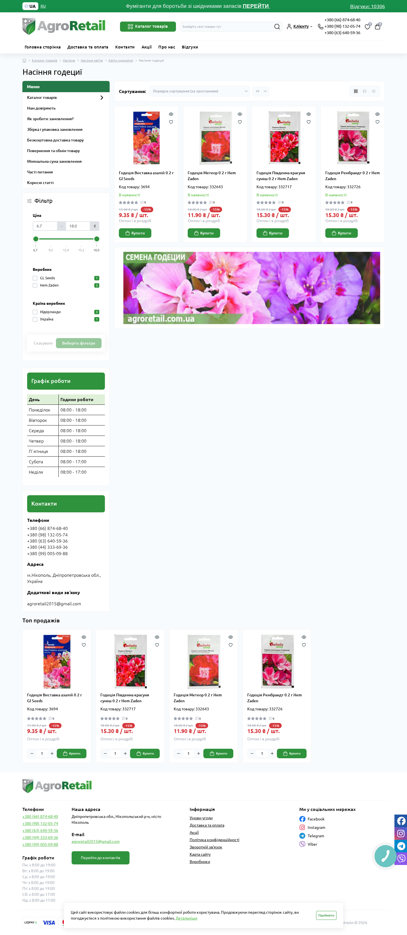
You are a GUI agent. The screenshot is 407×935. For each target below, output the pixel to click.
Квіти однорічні (121, 60)
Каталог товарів (44, 60)
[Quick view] (171, 113)
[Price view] (374, 91)
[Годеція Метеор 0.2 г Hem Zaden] (215, 138)
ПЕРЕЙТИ (256, 6)
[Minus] (31, 753)
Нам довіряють (41, 108)
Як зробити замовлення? (50, 119)
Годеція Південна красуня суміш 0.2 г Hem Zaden (281, 176)
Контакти (125, 47)
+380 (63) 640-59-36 (342, 32)
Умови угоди (201, 818)
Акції (147, 47)
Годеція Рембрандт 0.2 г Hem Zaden (352, 176)
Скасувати (43, 343)
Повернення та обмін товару (53, 150)
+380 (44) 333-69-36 (40, 837)
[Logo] (64, 26)
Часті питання (40, 172)
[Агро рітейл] (111, 786)
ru (43, 6)
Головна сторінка (43, 47)
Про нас (166, 47)
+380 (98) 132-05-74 (342, 26)
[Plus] (52, 753)
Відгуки (190, 47)
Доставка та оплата (87, 47)
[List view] (365, 91)
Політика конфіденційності (214, 840)
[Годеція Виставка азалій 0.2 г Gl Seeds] (146, 138)
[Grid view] (356, 91)
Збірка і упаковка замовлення (55, 129)
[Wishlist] (171, 121)
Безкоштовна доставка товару (55, 140)
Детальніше (186, 918)
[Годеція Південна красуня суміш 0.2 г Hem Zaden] (284, 138)
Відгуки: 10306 (367, 6)
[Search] (277, 26)
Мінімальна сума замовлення (54, 161)
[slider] (35, 239)
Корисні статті (40, 182)
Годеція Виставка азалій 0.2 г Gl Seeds (146, 176)
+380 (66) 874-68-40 (342, 19)
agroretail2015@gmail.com (96, 841)
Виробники (200, 861)
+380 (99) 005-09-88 (40, 844)
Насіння (69, 60)
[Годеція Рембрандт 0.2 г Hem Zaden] (352, 138)
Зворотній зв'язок (206, 847)
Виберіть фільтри (78, 343)
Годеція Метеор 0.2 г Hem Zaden (212, 176)
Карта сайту (200, 854)
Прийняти (326, 915)
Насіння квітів (92, 60)
